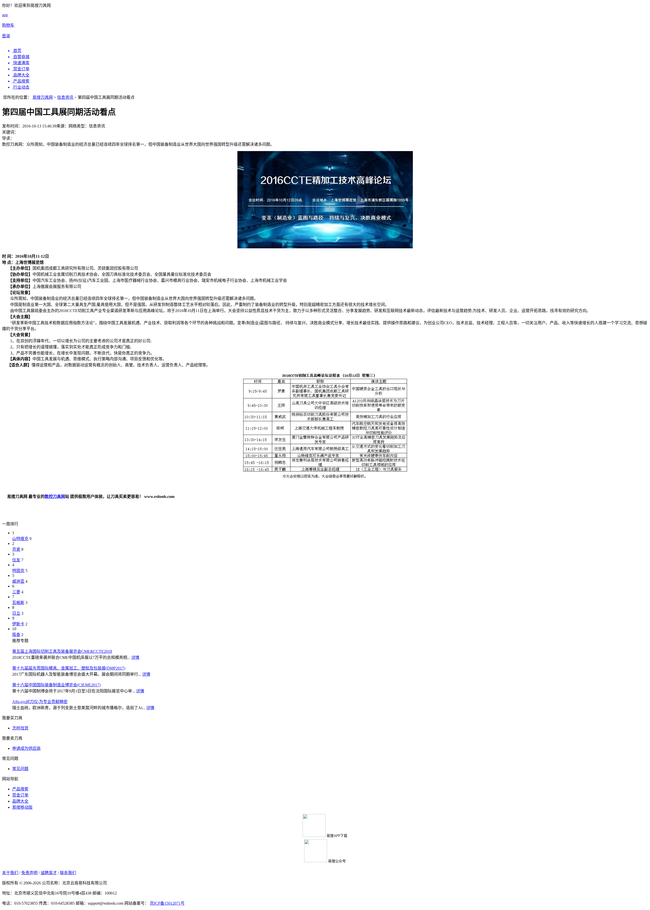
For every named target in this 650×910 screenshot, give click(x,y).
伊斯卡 (18, 624)
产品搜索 (20, 789)
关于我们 (10, 873)
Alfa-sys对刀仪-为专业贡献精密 (40, 702)
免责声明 (29, 873)
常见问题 (20, 769)
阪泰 (16, 634)
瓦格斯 (18, 602)
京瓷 (16, 549)
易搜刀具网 (42, 97)
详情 (135, 657)
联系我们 (68, 873)
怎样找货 (20, 728)
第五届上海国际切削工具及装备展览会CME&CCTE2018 (62, 651)
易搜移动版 (22, 807)
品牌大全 (20, 801)
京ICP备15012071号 (167, 903)
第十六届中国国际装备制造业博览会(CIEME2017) (56, 685)
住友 (16, 560)
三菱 (16, 592)
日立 (16, 613)
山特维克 (20, 539)
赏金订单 (20, 795)
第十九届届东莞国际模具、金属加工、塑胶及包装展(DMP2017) (68, 668)
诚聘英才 (49, 873)
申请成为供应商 (26, 748)
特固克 (18, 570)
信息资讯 (65, 97)
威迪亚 (18, 581)
